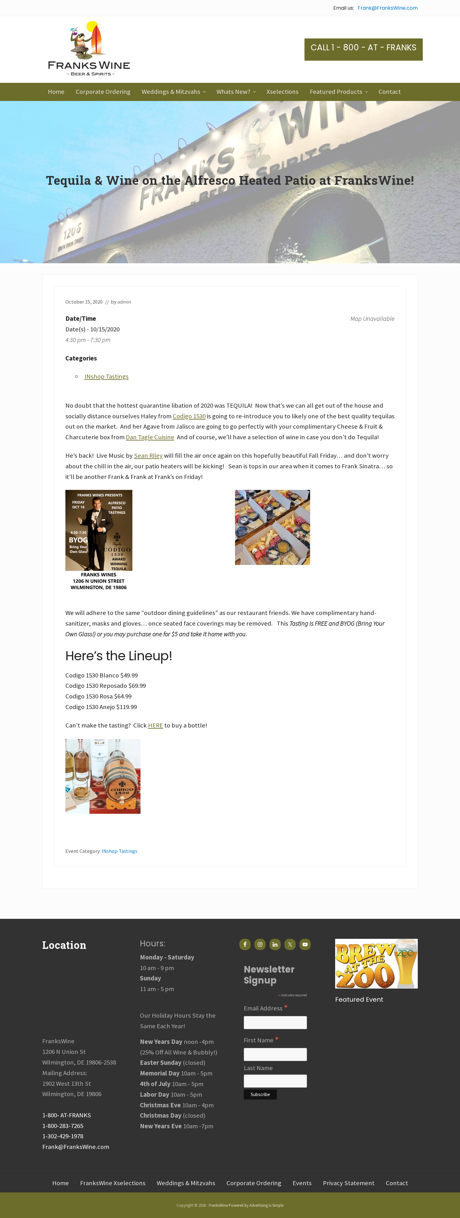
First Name (261, 1040)
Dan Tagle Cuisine (150, 437)
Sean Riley (148, 455)
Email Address (266, 1008)
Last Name (258, 1068)
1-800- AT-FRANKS (66, 1115)
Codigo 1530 (189, 416)
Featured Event (359, 999)
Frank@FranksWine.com (388, 8)
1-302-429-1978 (62, 1136)
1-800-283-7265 (62, 1126)
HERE (155, 725)
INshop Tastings (106, 376)
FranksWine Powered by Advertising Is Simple (246, 1205)
